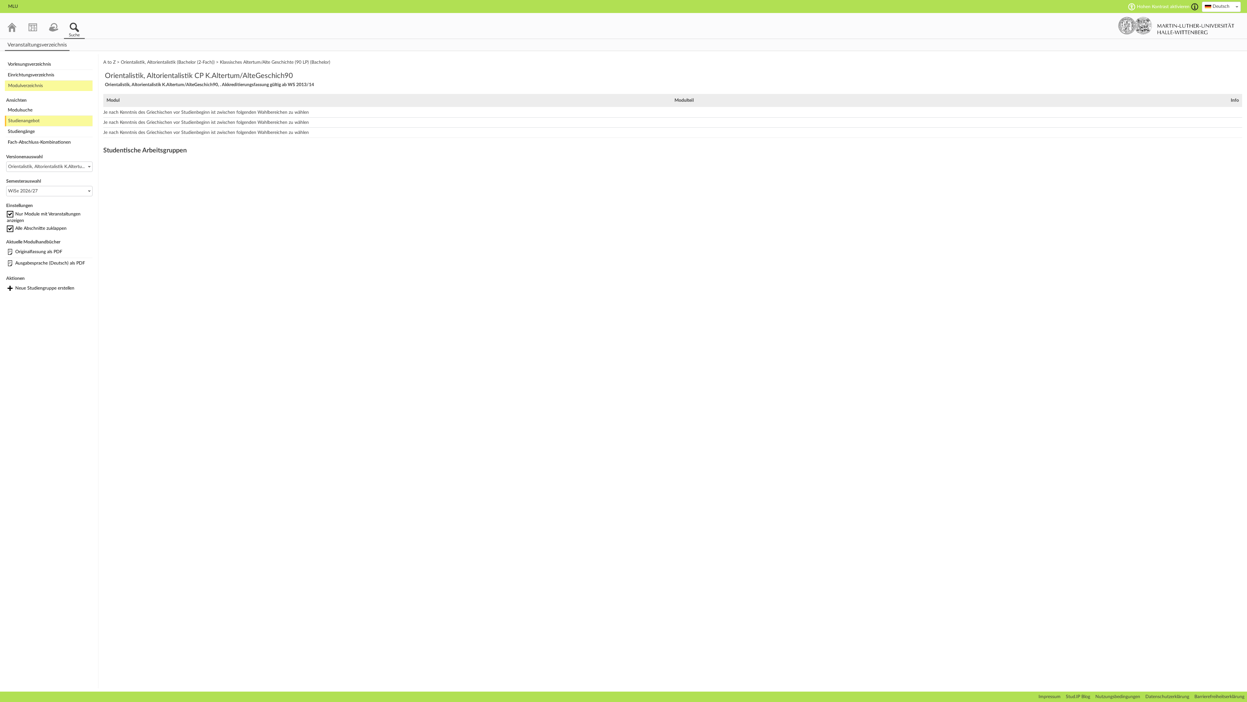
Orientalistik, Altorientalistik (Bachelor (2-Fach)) (168, 62)
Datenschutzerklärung (1167, 697)
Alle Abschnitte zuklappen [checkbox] (41, 228)
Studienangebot (24, 121)
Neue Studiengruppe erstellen (44, 288)
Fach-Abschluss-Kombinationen (39, 142)
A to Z (109, 62)
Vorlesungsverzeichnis (29, 64)
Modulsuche (20, 110)
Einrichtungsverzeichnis (31, 75)
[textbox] (1221, 6)
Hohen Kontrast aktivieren (1163, 7)
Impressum (1050, 697)
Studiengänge (21, 131)
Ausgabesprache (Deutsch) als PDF (50, 263)
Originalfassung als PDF (38, 252)
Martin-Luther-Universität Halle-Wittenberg (1176, 25)
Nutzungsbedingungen (1117, 697)
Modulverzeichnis (25, 86)
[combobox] (1221, 7)
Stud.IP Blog (1078, 697)
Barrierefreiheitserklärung (1219, 697)
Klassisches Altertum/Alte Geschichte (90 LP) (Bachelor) (275, 62)
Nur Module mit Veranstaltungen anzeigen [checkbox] (44, 217)
